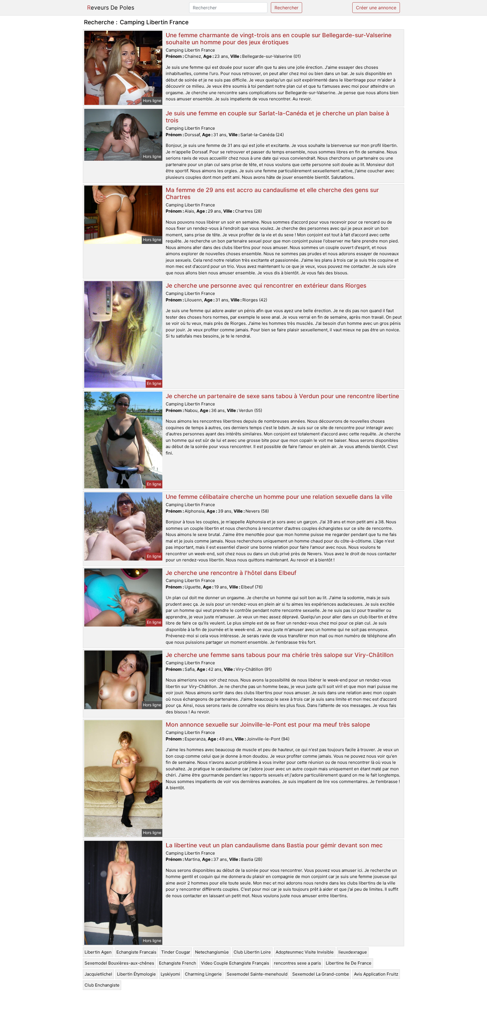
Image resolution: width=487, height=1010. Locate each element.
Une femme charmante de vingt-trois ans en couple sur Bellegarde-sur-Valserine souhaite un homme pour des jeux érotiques (278, 39)
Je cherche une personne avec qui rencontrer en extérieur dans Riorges (266, 285)
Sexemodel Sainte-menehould (257, 974)
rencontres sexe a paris (297, 963)
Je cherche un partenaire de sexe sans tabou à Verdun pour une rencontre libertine (282, 396)
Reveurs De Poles (110, 7)
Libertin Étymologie (136, 974)
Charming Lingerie (203, 974)
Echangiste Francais (136, 952)
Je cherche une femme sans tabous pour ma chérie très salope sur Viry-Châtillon (279, 654)
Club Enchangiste (102, 985)
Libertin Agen (98, 952)
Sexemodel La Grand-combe (320, 974)
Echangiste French (177, 963)
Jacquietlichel (98, 974)
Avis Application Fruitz (376, 974)
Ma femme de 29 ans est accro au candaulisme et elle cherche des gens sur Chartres (272, 193)
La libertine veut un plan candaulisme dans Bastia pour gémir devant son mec (274, 845)
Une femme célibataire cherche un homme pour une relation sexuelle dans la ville (279, 496)
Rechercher (286, 7)
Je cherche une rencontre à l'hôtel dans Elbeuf (231, 572)
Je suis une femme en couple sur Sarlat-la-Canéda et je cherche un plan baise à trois (277, 117)
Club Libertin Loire (252, 952)
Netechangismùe (212, 952)
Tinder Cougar (175, 952)
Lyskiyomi (170, 974)
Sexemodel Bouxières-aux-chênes (119, 963)
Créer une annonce (376, 7)
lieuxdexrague (352, 952)
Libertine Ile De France (348, 963)
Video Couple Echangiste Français (235, 963)
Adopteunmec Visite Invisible (305, 952)
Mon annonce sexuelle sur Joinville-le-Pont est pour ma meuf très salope (268, 724)
